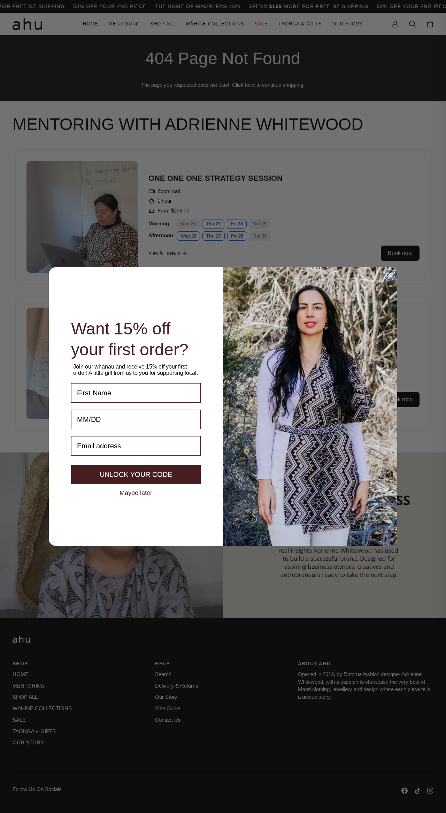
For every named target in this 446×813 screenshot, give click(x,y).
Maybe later (136, 492)
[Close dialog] (389, 275)
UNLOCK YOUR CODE (136, 474)
